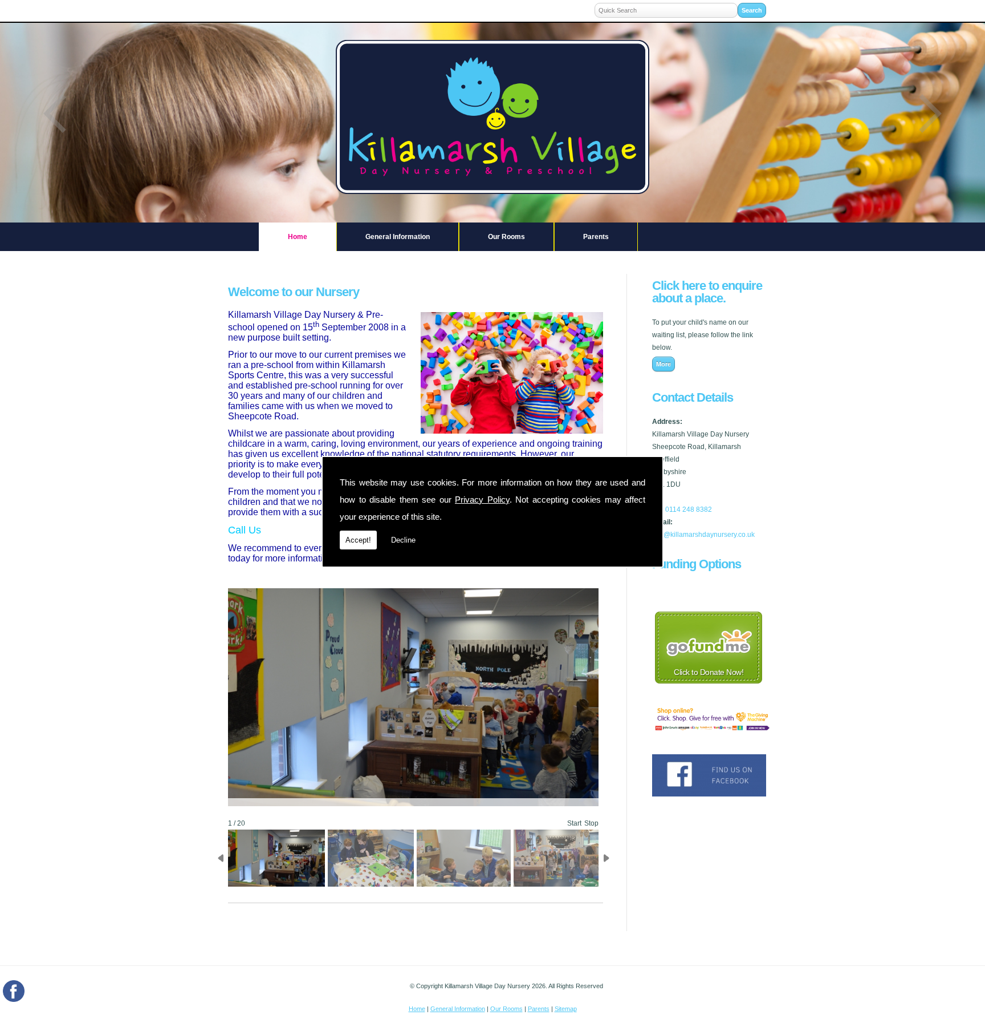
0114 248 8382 (688, 509)
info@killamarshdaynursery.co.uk (703, 535)
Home (297, 237)
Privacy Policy (482, 499)
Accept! (358, 540)
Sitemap (566, 1008)
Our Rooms (506, 237)
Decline (403, 540)
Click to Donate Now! (708, 672)
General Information (397, 237)
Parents (596, 237)
